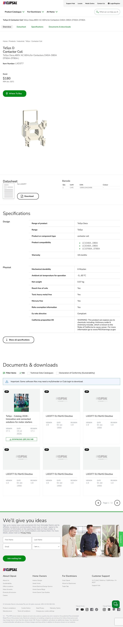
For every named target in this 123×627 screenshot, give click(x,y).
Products (12, 41)
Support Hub (96, 585)
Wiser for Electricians (69, 583)
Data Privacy (40, 608)
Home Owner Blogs (39, 589)
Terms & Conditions (24, 611)
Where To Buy (15, 93)
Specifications (37, 27)
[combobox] (46, 547)
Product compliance (9, 608)
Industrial (20, 41)
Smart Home (36, 583)
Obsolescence (7, 611)
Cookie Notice (25, 608)
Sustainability (7, 583)
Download (29, 196)
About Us (6, 580)
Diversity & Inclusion (9, 592)
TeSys (28, 41)
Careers (5, 595)
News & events (7, 589)
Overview (7, 27)
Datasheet (21, 27)
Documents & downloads (60, 27)
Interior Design (37, 580)
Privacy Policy (26, 533)
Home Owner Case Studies (41, 592)
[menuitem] (14, 12)
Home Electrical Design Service (42, 586)
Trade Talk (65, 586)
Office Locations (8, 586)
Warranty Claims (55, 608)
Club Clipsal (66, 580)
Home (5, 41)
